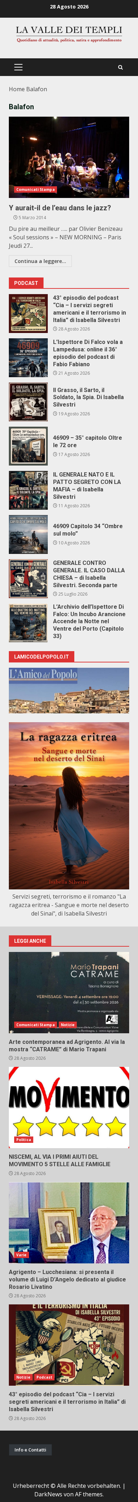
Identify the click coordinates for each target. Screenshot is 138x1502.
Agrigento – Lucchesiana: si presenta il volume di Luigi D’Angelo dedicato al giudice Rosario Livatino (69, 1222)
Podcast (44, 1377)
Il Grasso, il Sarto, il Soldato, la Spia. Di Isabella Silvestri (28, 401)
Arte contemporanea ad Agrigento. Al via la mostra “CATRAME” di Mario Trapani (69, 992)
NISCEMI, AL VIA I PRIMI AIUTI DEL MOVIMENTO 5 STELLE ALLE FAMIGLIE (69, 1107)
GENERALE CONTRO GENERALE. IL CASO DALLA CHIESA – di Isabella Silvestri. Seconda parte (28, 578)
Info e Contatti (30, 1450)
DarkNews (48, 1494)
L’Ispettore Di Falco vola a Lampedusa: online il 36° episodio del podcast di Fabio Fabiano (28, 357)
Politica (23, 1139)
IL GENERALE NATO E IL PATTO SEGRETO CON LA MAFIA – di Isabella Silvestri (28, 490)
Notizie (68, 1024)
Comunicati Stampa (35, 189)
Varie (21, 1254)
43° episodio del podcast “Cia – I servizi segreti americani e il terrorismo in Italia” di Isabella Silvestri (28, 313)
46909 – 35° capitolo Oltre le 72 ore (28, 446)
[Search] (120, 67)
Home (17, 89)
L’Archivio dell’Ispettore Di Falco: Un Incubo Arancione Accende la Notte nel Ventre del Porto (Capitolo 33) (28, 622)
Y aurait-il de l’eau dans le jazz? (69, 157)
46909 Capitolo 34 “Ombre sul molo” (28, 534)
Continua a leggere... (40, 261)
